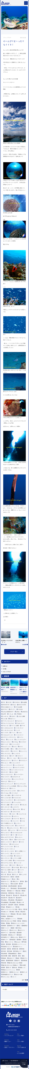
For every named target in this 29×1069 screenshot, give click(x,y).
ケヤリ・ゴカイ (13, 758)
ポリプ (16, 842)
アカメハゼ (5, 725)
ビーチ (4, 828)
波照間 (20, 932)
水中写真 (13, 932)
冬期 (20, 886)
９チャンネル (6, 976)
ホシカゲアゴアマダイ (8, 837)
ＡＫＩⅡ (14, 976)
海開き (20, 939)
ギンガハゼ (5, 756)
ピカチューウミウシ (14, 828)
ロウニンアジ (13, 872)
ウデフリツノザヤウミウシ (9, 737)
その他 (4, 668)
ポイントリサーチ (7, 842)
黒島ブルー (5, 972)
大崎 (26, 909)
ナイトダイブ (15, 804)
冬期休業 (14, 888)
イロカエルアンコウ (8, 735)
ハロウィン (16, 816)
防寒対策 (25, 960)
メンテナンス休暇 (16, 858)
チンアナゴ (21, 790)
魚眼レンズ (22, 967)
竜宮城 (22, 949)
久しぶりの (23, 874)
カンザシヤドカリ (21, 749)
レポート (5, 872)
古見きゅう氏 (20, 893)
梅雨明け (25, 925)
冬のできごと (6, 883)
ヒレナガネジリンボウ (8, 825)
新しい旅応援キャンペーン (9, 918)
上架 (10, 874)
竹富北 (4, 951)
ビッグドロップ (20, 825)
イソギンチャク (19, 728)
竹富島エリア (18, 951)
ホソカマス (5, 839)
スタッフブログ (7, 671)
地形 (4, 907)
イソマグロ (5, 732)
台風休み (5, 900)
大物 (18, 911)
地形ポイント (11, 907)
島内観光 (11, 916)
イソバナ (17, 730)
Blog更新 (24, 702)
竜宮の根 (16, 949)
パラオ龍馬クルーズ (8, 823)
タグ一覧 (24, 980)
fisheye (14, 704)
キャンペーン (23, 751)
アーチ (23, 725)
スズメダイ (5, 772)
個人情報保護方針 (14, 1060)
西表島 (4, 958)
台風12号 (17, 895)
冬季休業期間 (13, 886)
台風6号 (19, 897)
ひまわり (13, 716)
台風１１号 (21, 902)
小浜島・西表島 (22, 914)
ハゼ (24, 809)
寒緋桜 (13, 914)
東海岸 (4, 925)
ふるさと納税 (21, 716)
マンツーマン (6, 853)
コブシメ (15, 760)
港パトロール (9, 942)
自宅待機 (5, 956)
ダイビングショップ (8, 783)
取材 (24, 890)
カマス (21, 746)
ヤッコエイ (5, 865)
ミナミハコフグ (16, 853)
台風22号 (12, 897)
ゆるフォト (12, 718)
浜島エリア (12, 935)
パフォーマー (15, 821)
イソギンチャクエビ (8, 730)
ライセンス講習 (7, 869)
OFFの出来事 (18, 707)
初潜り (4, 890)
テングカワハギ (17, 795)
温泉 (25, 939)
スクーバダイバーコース (17, 769)
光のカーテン (6, 881)
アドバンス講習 (15, 725)
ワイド (21, 872)
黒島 (19, 970)
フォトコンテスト (22, 830)
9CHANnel (17, 702)
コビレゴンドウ (7, 760)
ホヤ (12, 839)
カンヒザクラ (6, 751)
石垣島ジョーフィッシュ (20, 944)
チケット (13, 788)
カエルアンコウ (7, 746)
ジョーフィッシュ (7, 767)
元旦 (14, 879)
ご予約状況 (19, 714)
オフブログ (23, 742)
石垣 (4, 944)
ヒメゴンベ (18, 823)
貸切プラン (25, 958)
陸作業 (4, 963)
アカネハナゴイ (20, 723)
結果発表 (5, 953)
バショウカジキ (7, 818)
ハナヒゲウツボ (22, 814)
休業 (18, 876)
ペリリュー (20, 835)
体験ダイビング (7, 879)
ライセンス (24, 867)
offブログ (5, 709)
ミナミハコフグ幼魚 (8, 856)
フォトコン (12, 830)
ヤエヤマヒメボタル (8, 862)
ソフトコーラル (7, 779)
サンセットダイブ (15, 763)
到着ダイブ (11, 890)
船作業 (15, 956)
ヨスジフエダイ (7, 867)
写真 (23, 881)
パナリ (23, 818)
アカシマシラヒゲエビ (8, 723)
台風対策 (12, 900)
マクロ (22, 842)
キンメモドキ (16, 753)
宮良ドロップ (6, 914)
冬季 (21, 883)
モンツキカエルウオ (19, 860)
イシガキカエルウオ (8, 728)
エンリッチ (10, 739)
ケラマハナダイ (23, 758)
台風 (4, 895)
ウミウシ (21, 737)
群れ (20, 953)
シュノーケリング (7, 765)
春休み (25, 921)
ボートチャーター (20, 839)
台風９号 (5, 904)
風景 (4, 967)
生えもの (18, 942)
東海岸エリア (12, 925)
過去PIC (18, 960)
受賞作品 (12, 893)
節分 (25, 951)
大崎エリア (5, 911)
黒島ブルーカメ (15, 972)
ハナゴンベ (5, 814)
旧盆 (20, 921)
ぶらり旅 (5, 718)
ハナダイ (13, 814)
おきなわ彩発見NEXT (8, 711)
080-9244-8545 (12, 1030)
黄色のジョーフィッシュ (9, 970)
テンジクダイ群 (7, 797)
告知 (17, 904)
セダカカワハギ (16, 776)
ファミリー (24, 828)
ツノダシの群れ (7, 795)
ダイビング (12, 781)
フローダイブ (6, 835)
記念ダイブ (11, 958)
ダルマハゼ (5, 788)
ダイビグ (5, 781)
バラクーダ (16, 818)
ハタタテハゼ (6, 811)
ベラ (13, 835)
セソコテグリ (6, 776)
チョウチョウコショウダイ (9, 790)
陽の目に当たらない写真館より (10, 965)
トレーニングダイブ (8, 800)
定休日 (23, 911)
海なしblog (15, 937)
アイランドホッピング (8, 721)
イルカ (20, 732)
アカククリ (19, 721)
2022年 (9, 702)
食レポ (9, 967)
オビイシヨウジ (7, 742)
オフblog (15, 742)
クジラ (12, 756)
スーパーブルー (19, 774)
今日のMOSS (6, 876)
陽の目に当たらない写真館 (15, 963)
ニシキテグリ (15, 807)
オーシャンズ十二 (15, 744)
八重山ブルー (15, 881)
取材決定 (5, 893)
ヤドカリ (13, 865)
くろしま (11, 714)
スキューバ (5, 769)
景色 (4, 923)
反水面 (18, 890)
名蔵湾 (11, 904)
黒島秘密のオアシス (8, 974)
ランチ (15, 869)
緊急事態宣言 (13, 953)
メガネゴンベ (18, 856)
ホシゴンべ (19, 837)
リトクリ (21, 869)
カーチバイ (15, 751)
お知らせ (5, 666)
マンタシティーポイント (9, 849)
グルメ (4, 758)
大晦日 (12, 911)
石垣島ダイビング (7, 946)
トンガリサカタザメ (20, 800)
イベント (13, 732)
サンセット (5, 763)
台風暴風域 (5, 902)
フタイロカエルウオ (17, 832)
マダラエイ (5, 844)
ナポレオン (24, 804)
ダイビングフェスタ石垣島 (9, 786)
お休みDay (25, 711)
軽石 (4, 960)
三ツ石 (4, 874)
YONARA (20, 709)
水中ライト (22, 930)
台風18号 (5, 897)
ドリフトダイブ (7, 802)
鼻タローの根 (18, 974)
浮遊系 (20, 935)
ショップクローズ (18, 765)
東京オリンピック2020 (18, 923)
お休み (18, 711)
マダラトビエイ (15, 844)
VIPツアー (12, 709)
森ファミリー (6, 928)
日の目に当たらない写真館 (9, 921)
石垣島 (9, 944)
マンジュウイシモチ (8, 846)
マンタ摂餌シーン (21, 851)
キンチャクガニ (7, 753)
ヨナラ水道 (16, 867)
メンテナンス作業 (7, 860)
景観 (9, 923)
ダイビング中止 (23, 786)
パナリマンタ (6, 821)
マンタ (17, 846)
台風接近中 (20, 900)
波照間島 (5, 935)
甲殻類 (24, 942)
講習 (18, 958)
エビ (4, 739)
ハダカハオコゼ (16, 811)
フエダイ (5, 830)
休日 (13, 876)
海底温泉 (13, 939)
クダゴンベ (20, 756)
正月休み (19, 928)
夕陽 (18, 907)
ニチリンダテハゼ (7, 809)
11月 (4, 702)
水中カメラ (5, 930)
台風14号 (24, 895)
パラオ (23, 821)
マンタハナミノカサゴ (8, 851)
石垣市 (4, 949)
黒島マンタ (24, 972)
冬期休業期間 (22, 888)
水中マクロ (14, 930)
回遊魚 (22, 904)
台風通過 (13, 902)
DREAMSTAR (6, 704)
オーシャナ (5, 744)
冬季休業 (5, 886)
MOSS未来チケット (8, 707)
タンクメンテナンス (18, 779)
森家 (13, 928)
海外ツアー (23, 937)
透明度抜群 (10, 960)
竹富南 (10, 951)
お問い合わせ (5, 1060)
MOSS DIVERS (22, 704)
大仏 (21, 909)
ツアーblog (5, 793)
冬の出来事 (15, 883)
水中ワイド (5, 932)
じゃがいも (5, 716)
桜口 (19, 925)
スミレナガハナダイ (8, 774)
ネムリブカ (17, 809)
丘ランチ (16, 874)
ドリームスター (17, 802)
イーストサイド (19, 735)
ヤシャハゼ (18, 862)
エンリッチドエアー (21, 739)
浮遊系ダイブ (6, 937)
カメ (13, 749)
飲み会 (15, 967)
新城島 (20, 918)
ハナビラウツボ (7, 816)
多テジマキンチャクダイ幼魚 (10, 909)
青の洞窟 (23, 965)
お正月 (4, 714)
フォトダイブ (6, 832)
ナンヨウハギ (6, 807)
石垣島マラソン (18, 946)
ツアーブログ (14, 793)
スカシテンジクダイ (19, 767)
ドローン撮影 (6, 804)
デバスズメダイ (17, 797)
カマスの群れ (6, 749)
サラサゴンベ (23, 760)
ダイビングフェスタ (20, 783)
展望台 (4, 916)
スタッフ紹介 (14, 772)
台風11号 (10, 895)
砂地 (10, 949)
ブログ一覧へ (14, 651)
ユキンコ (20, 865)
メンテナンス (6, 858)
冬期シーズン (6, 888)
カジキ (15, 746)
